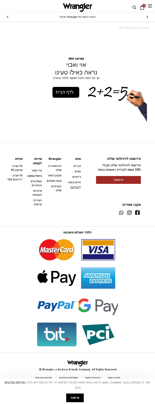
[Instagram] (129, 212)
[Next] (8, 17)
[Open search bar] (134, 7)
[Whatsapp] (121, 212)
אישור (75, 398)
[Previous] (147, 17)
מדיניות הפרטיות (15, 382)
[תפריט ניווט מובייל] (150, 6)
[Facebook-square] (137, 212)
